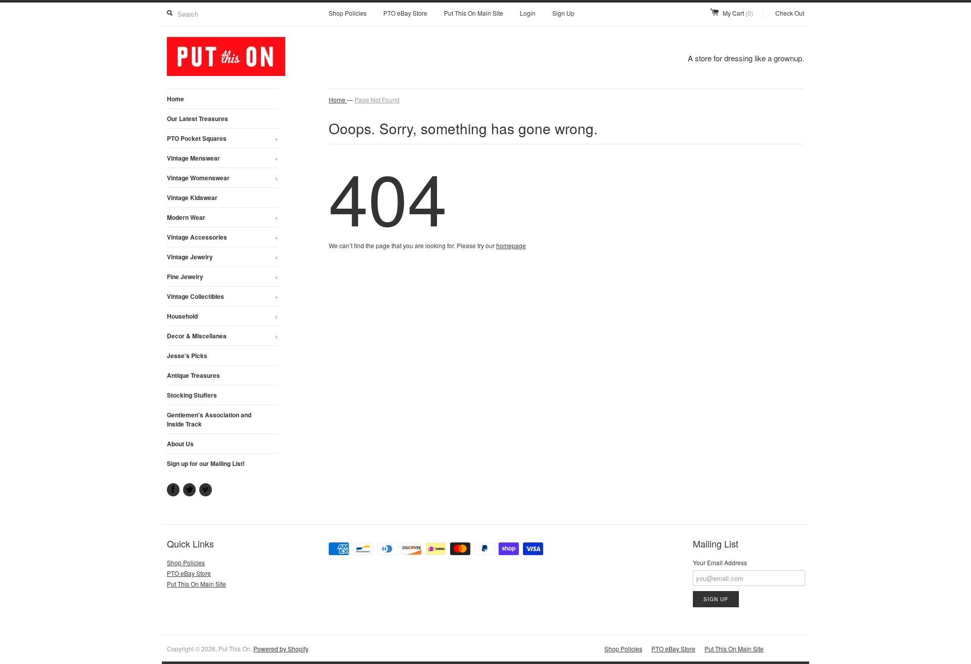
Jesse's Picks (187, 355)
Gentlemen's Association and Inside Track (209, 419)
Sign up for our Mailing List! (206, 463)
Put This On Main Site (473, 13)
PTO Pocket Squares (222, 138)
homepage (511, 245)
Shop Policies (348, 13)
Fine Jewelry (222, 276)
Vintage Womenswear (222, 177)
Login (528, 13)
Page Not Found (377, 99)
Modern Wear (222, 217)
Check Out (789, 13)
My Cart (738, 13)
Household (222, 316)
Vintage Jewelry (222, 256)
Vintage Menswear (222, 158)
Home (175, 98)
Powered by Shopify (280, 648)
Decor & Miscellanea (222, 335)
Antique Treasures (193, 375)
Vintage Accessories (222, 237)
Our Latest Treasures (197, 118)
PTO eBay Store (405, 13)
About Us (180, 443)
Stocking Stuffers (192, 395)
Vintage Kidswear (192, 197)
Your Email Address (720, 562)
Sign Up (563, 13)
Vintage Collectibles (222, 296)
